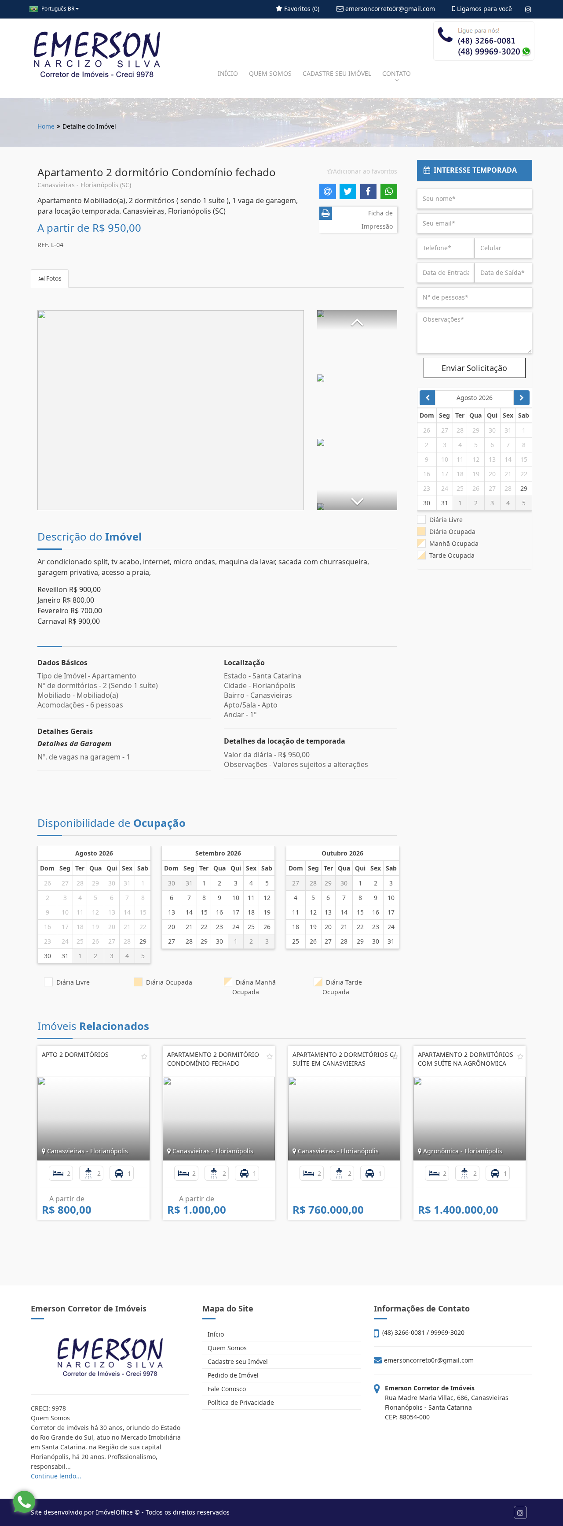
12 (95, 912)
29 (95, 883)
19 (95, 926)
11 (80, 912)
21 (127, 926)
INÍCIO (228, 73)
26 (47, 883)
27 (65, 883)
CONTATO (396, 73)
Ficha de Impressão (377, 219)
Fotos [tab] (53, 278)
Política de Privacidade (240, 1402)
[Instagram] (528, 9)
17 (65, 926)
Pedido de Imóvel (232, 1375)
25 (80, 941)
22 (142, 926)
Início (215, 1334)
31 (127, 883)
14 (127, 912)
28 (80, 883)
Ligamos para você (483, 8)
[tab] (475, 170)
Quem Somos (226, 1348)
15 (142, 912)
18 (80, 926)
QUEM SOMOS (270, 73)
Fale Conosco (226, 1389)
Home (46, 126)
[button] (357, 320)
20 (111, 926)
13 (111, 912)
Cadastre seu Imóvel (237, 1361)
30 (111, 883)
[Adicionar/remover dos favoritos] (144, 1056)
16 (47, 926)
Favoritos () (300, 8)
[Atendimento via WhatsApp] (24, 1502)
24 (65, 941)
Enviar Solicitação (474, 368)
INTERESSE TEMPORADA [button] (473, 170)
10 (65, 912)
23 (47, 941)
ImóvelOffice (114, 1512)
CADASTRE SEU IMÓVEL (337, 73)
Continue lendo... (56, 1476)
